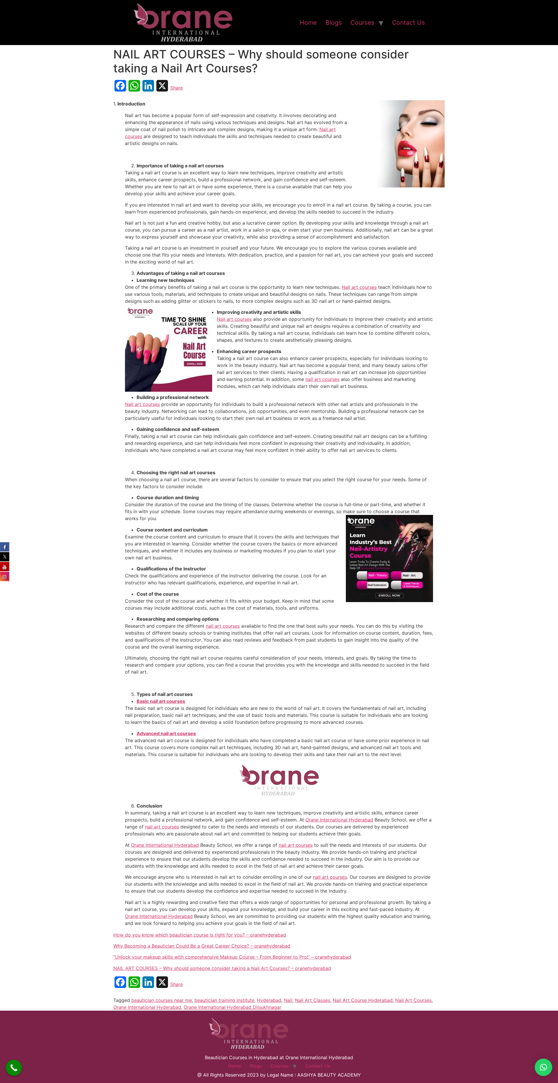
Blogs (334, 22)
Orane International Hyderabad (339, 820)
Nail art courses (359, 287)
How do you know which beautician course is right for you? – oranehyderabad (199, 935)
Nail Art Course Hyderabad (363, 1000)
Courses (362, 22)
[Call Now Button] (14, 1068)
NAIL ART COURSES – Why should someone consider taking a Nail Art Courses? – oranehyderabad (222, 968)
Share (176, 88)
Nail (288, 1000)
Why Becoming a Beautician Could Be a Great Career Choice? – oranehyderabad (201, 946)
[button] (543, 1067)
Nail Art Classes (312, 1000)
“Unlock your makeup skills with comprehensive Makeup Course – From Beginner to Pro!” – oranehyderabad (232, 957)
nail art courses (322, 379)
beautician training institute (224, 1000)
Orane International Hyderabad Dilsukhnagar (232, 1007)
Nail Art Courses (413, 1000)
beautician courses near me (161, 1000)
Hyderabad (269, 1000)
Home (308, 22)
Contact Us (408, 22)
